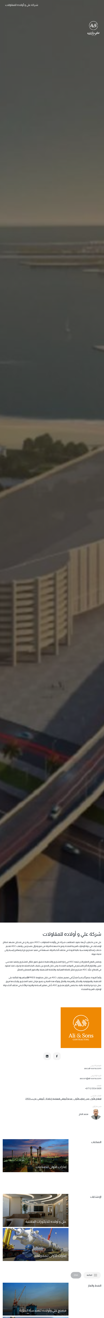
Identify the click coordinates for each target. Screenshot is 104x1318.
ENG (76, 1275)
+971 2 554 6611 (93, 1088)
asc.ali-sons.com (92, 1068)
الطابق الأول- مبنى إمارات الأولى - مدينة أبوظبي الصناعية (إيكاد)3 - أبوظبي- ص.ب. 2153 (63, 1099)
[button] (92, 1275)
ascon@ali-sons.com (90, 1078)
